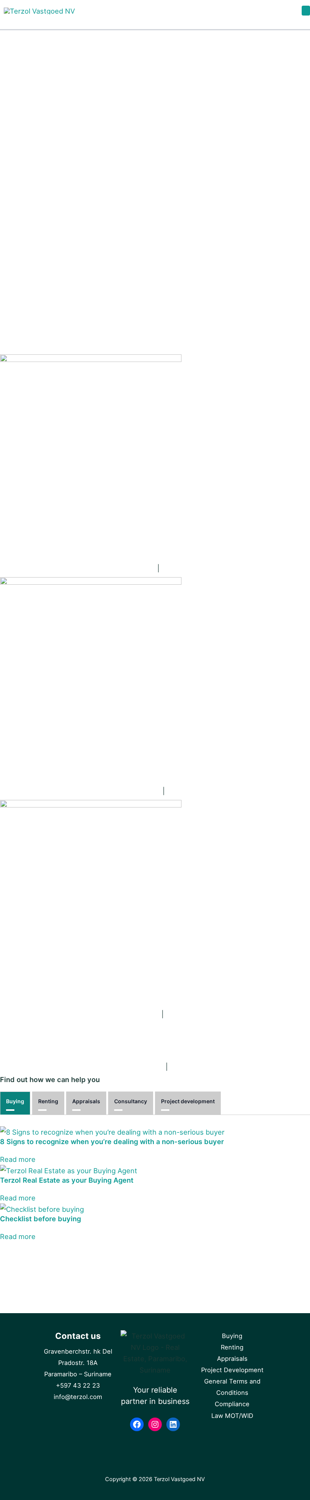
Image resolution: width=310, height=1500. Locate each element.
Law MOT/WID (232, 1415)
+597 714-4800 (200, 1066)
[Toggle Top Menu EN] (306, 11)
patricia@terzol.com (126, 791)
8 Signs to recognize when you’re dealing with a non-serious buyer (112, 1141)
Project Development (232, 1370)
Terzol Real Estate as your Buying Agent (66, 1180)
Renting (48, 1101)
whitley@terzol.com (125, 1014)
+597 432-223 (190, 568)
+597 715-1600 (196, 791)
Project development (188, 1101)
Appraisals (86, 1101)
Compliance (232, 1404)
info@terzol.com (126, 568)
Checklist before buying (40, 1218)
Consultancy (130, 1101)
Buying (15, 1101)
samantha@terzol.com (125, 1066)
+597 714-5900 (196, 1014)
